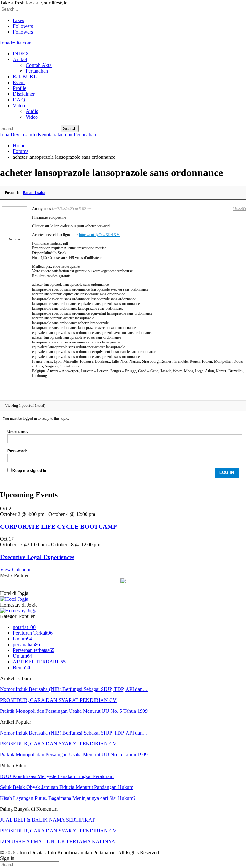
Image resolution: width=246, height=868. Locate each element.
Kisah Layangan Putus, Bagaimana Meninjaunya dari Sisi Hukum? (67, 798)
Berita (21, 667)
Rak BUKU (25, 76)
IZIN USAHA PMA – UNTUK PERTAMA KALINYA (57, 841)
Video (19, 105)
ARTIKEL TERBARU (39, 661)
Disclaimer (24, 94)
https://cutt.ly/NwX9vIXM (99, 234)
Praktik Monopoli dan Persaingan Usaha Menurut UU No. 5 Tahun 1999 (74, 711)
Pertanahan (37, 71)
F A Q (19, 99)
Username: (17, 432)
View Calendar (15, 569)
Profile (19, 88)
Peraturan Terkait (33, 633)
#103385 (239, 208)
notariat (24, 627)
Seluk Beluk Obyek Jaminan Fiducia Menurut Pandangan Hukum (66, 787)
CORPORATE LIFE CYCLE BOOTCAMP (58, 526)
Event (19, 82)
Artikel (20, 59)
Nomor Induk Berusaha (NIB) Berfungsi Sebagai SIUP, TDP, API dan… (74, 689)
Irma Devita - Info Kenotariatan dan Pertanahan (48, 134)
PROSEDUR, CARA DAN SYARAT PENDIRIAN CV (58, 700)
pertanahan (26, 644)
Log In (226, 472)
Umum (22, 638)
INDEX (21, 53)
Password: (17, 451)
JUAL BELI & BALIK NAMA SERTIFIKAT (47, 820)
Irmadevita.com (15, 42)
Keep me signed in (29, 471)
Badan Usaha (34, 192)
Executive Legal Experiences (37, 557)
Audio (32, 111)
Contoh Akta (39, 65)
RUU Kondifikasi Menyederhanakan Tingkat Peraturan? (57, 776)
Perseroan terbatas (33, 650)
